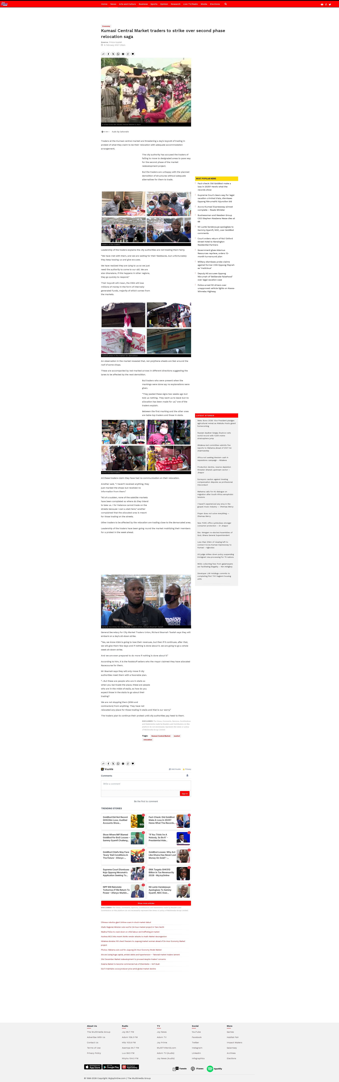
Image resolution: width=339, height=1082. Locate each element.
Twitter (195, 1042)
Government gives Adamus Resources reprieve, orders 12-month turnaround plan (213, 253)
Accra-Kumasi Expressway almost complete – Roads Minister (215, 208)
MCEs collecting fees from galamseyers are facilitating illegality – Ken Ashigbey (215, 566)
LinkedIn (196, 1053)
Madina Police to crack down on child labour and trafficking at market (130, 932)
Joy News (162, 1032)
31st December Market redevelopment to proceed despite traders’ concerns (133, 959)
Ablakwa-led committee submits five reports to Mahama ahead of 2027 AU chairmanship (214, 449)
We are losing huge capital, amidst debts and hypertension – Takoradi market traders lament (140, 955)
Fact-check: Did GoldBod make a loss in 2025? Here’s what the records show (214, 186)
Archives (231, 1053)
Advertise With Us (96, 1037)
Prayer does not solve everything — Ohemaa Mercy (213, 516)
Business (143, 4)
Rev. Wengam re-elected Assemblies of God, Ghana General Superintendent (214, 535)
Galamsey (232, 1048)
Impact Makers (234, 1042)
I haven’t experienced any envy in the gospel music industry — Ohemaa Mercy (215, 506)
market (177, 736)
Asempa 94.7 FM (130, 1048)
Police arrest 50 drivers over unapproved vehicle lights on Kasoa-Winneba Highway (216, 288)
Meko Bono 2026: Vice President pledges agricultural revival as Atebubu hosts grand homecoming (216, 424)
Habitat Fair (233, 1037)
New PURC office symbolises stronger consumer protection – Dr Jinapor (214, 526)
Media (204, 4)
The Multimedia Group (98, 1032)
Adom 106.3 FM (130, 1037)
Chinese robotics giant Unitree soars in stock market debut (126, 922)
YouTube (196, 1032)
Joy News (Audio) (166, 1058)
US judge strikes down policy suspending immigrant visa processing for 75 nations (215, 557)
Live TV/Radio (190, 4)
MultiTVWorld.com (166, 1048)
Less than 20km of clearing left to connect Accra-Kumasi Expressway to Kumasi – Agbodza (214, 546)
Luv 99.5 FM (128, 1053)
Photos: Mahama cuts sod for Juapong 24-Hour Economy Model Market (131, 950)
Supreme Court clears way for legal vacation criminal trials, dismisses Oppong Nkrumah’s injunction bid (216, 198)
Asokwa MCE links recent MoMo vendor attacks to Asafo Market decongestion (134, 937)
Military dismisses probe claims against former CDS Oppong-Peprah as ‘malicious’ (216, 265)
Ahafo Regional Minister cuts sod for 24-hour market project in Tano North (132, 927)
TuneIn (183, 1068)
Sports (154, 4)
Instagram (197, 1048)
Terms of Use (94, 1048)
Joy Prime (162, 1042)
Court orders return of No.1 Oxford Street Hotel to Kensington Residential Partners (215, 241)
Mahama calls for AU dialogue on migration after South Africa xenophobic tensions (215, 496)
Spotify (217, 1068)
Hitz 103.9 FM (129, 1042)
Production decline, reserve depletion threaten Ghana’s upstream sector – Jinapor (214, 471)
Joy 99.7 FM (128, 1032)
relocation (148, 740)
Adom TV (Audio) (165, 1053)
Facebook (197, 1037)
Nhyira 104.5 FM (130, 1058)
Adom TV (161, 1037)
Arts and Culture (127, 4)
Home (104, 4)
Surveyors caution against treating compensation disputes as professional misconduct (215, 483)
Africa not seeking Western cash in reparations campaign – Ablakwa (212, 460)
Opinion (164, 4)
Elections (215, 4)
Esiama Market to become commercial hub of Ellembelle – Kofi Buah (130, 964)
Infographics (198, 1058)
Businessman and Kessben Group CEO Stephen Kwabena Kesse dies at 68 (216, 218)
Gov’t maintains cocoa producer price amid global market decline (128, 969)
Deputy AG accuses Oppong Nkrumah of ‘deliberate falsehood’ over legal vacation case (215, 276)
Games (230, 1032)
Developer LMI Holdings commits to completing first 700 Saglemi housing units (214, 577)
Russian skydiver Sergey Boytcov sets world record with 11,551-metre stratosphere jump (214, 437)
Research (175, 4)
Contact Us (92, 1042)
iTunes (199, 1068)
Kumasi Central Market (160, 736)
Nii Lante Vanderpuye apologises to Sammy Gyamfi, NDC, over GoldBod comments (216, 230)
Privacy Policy (94, 1053)
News (113, 4)
